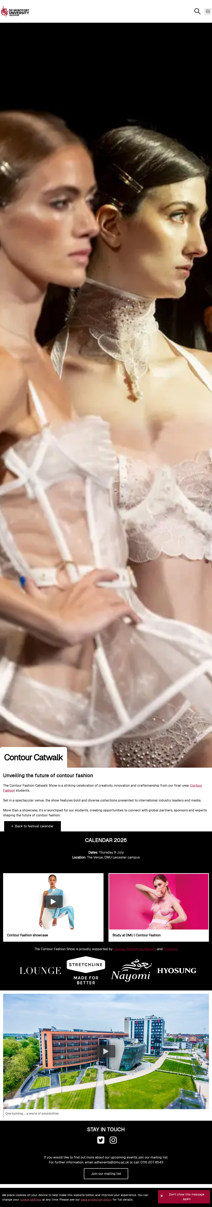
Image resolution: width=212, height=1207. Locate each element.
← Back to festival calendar (32, 826)
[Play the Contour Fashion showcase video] (53, 901)
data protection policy (96, 1199)
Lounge (119, 949)
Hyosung (170, 949)
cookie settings (30, 1199)
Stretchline (134, 949)
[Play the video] (106, 1051)
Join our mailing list (106, 1174)
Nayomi (150, 949)
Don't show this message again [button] (186, 1197)
